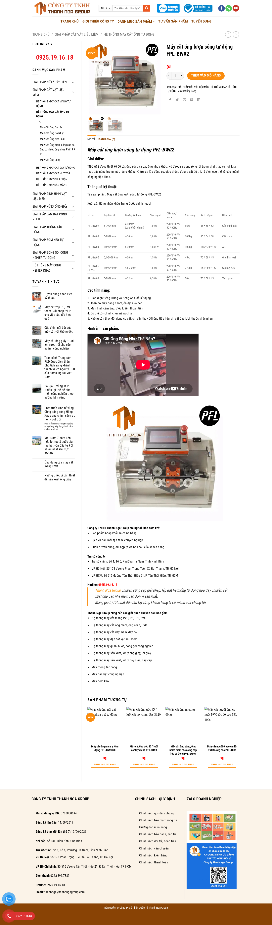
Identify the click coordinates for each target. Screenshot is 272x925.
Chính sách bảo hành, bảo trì (157, 834)
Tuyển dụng (201, 21)
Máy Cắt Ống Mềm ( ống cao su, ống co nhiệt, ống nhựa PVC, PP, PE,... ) (57, 149)
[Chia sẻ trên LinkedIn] (199, 100)
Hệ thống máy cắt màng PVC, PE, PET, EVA (119, 618)
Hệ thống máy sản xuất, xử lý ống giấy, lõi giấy (121, 653)
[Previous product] (236, 34)
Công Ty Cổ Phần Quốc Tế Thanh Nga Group (143, 907)
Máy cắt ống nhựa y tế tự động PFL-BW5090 (105, 748)
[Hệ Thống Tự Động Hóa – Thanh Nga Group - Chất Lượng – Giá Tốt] (62, 8)
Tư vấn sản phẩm (173, 21)
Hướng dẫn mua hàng (153, 827)
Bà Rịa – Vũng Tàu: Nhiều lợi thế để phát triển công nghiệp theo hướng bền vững (58, 392)
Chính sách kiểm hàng (153, 855)
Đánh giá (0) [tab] (106, 139)
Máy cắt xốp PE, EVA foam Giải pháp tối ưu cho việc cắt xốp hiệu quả (58, 313)
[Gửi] (146, 8)
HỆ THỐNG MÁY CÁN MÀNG (51, 185)
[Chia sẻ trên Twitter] (177, 100)
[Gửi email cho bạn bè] (184, 100)
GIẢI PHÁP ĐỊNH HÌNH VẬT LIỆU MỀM (49, 196)
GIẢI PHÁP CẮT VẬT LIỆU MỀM (77, 34)
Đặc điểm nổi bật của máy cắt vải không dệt (58, 329)
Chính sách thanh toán (153, 862)
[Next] (239, 741)
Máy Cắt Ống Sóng (50, 160)
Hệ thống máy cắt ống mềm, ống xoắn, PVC (119, 625)
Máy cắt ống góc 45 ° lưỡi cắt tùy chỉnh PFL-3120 (144, 748)
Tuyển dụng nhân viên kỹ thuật (58, 296)
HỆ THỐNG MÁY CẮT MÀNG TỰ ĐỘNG (53, 104)
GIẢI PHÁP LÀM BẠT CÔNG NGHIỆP (49, 216)
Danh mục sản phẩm (134, 22)
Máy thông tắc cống (104, 667)
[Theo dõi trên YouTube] (236, 8)
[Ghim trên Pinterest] (191, 100)
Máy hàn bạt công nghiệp (108, 674)
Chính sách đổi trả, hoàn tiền (157, 841)
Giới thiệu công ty (98, 21)
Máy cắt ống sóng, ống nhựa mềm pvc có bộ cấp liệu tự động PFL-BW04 (183, 750)
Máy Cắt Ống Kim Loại (52, 139)
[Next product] (228, 34)
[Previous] (88, 741)
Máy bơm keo (100, 681)
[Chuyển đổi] (72, 82)
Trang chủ (41, 34)
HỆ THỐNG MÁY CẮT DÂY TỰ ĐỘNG (55, 167)
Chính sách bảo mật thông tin (158, 820)
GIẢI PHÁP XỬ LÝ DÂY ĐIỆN (49, 82)
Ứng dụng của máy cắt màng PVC (58, 464)
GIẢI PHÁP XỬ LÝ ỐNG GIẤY (49, 206)
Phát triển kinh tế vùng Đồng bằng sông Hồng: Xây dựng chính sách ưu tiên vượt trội (59, 413)
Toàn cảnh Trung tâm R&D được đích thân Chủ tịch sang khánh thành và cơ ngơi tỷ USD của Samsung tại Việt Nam (59, 367)
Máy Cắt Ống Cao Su (51, 127)
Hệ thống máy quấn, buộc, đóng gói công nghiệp (122, 646)
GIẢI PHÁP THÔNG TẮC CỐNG (47, 229)
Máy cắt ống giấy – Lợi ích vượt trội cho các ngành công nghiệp (59, 344)
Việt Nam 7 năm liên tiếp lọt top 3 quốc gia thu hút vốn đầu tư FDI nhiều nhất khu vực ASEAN (58, 445)
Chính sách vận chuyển (154, 848)
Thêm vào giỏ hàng (206, 75)
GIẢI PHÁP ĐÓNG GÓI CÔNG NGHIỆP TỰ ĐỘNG (50, 255)
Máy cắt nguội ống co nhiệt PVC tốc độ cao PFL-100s (222, 748)
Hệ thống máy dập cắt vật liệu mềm (114, 639)
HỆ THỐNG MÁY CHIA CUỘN (51, 179)
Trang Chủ (70, 21)
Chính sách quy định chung (156, 813)
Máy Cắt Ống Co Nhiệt (52, 133)
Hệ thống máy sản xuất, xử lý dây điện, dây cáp (122, 660)
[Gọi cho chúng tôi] (228, 8)
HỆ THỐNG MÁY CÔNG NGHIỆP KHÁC (46, 267)
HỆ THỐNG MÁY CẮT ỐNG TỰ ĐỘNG (129, 34)
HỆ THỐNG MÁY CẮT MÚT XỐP (53, 173)
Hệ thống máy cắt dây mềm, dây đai (115, 632)
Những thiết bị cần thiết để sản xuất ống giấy (59, 477)
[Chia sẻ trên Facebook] (170, 100)
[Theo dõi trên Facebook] (221, 8)
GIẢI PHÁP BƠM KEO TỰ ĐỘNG (47, 242)
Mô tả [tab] (91, 139)
